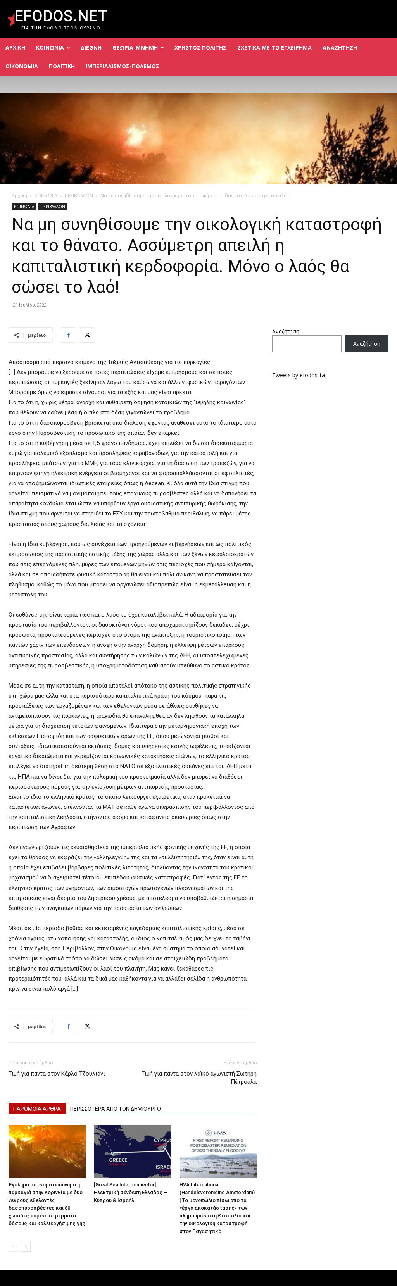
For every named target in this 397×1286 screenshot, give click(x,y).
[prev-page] (13, 1247)
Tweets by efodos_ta (298, 375)
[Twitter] (86, 335)
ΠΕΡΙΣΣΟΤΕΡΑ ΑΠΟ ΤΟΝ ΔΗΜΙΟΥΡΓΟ (115, 1109)
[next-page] (26, 1247)
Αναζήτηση (285, 331)
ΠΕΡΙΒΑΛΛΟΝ (79, 195)
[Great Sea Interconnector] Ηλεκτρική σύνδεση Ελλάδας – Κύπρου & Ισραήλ (130, 1192)
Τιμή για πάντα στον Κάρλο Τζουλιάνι (57, 1073)
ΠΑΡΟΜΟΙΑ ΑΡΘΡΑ (37, 1109)
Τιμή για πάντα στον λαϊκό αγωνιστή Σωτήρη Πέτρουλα (199, 1077)
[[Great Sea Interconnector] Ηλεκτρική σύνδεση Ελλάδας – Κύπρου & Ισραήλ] (132, 1151)
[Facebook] (68, 335)
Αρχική (19, 195)
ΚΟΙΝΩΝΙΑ (46, 195)
